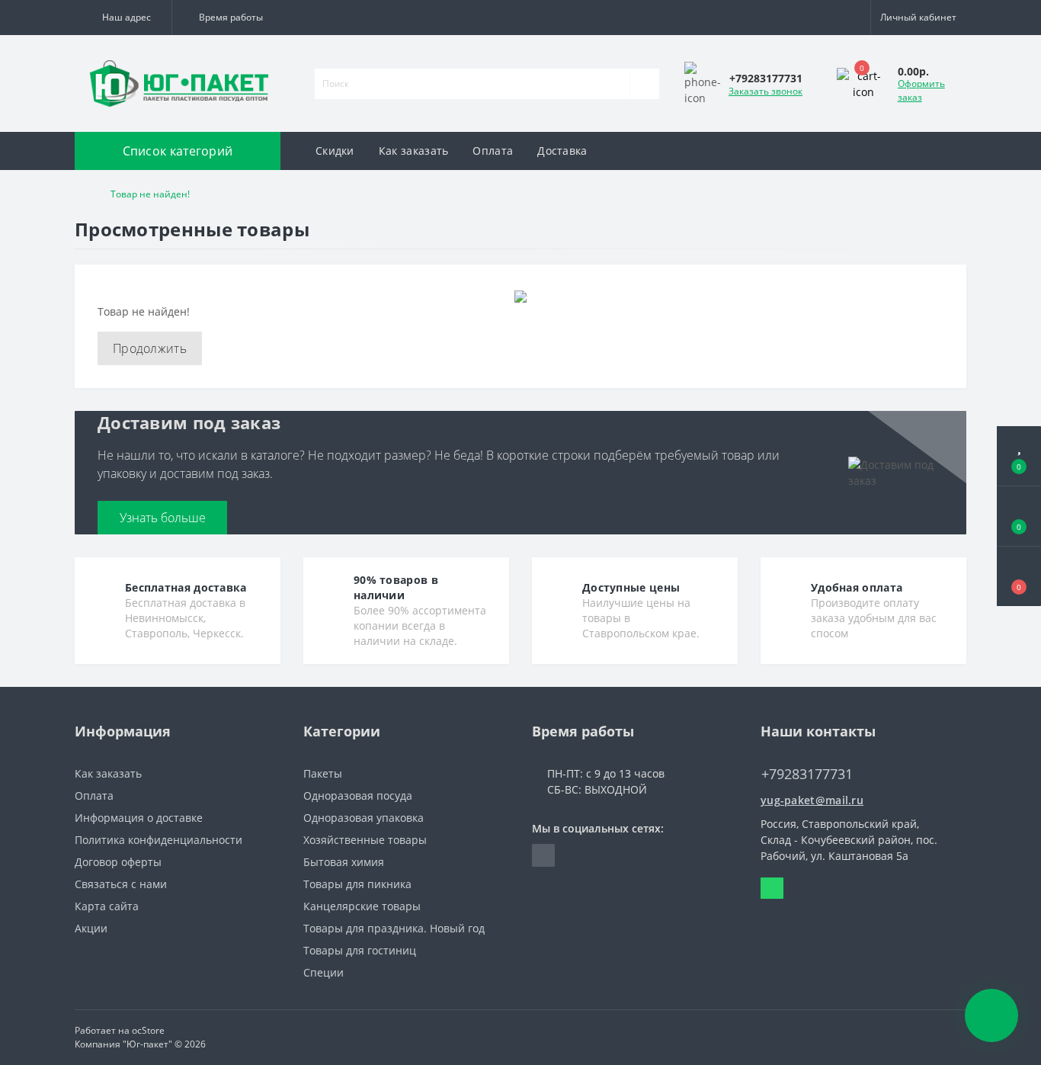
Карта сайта (107, 906)
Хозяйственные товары (365, 839)
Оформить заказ (921, 90)
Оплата (492, 150)
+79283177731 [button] (807, 774)
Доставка (562, 150)
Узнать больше (163, 517)
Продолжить (150, 348)
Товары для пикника (357, 884)
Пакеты (322, 773)
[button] (123, 17)
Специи (323, 972)
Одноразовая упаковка (363, 817)
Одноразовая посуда (357, 795)
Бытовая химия (343, 862)
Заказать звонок (765, 91)
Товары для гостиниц (359, 950)
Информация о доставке (139, 817)
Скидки (335, 150)
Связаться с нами (121, 884)
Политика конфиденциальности (158, 839)
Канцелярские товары (362, 906)
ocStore (148, 1030)
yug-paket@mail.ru (812, 800)
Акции (91, 928)
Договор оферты (118, 862)
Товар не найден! (150, 194)
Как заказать (414, 150)
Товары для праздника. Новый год (394, 928)
